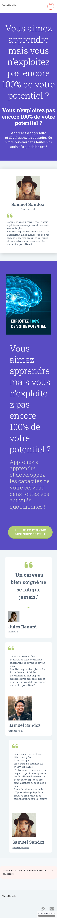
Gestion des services (46, 913)
